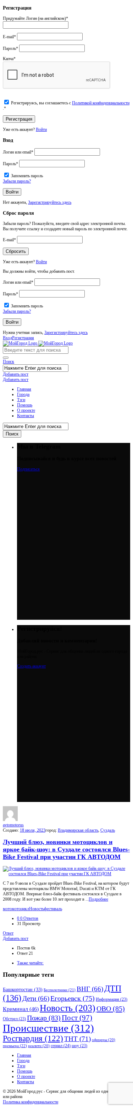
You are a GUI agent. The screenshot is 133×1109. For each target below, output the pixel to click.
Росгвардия (33, 1038)
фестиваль (53, 908)
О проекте (26, 410)
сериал (61, 1045)
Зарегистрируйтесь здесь (49, 202)
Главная (24, 389)
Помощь (24, 405)
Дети (35, 998)
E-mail (9, 36)
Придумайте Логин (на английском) (35, 18)
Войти (41, 129)
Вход (7, 337)
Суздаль (107, 830)
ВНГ (90, 989)
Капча (9, 58)
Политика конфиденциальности (30, 1101)
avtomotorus (13, 824)
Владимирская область (78, 830)
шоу (79, 1046)
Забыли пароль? (17, 181)
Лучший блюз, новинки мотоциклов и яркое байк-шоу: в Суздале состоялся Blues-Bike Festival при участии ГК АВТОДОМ (66, 849)
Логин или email (18, 152)
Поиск (8, 361)
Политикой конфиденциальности (100, 102)
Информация (111, 999)
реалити (39, 1046)
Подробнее (98, 899)
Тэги (21, 399)
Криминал (21, 1009)
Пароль (10, 48)
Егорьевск (72, 998)
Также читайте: (30, 962)
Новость (36, 908)
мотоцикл (20, 908)
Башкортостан (23, 989)
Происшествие (48, 1028)
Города (23, 394)
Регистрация (23, 337)
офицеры (103, 1040)
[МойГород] (38, 343)
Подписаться (28, 469)
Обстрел (14, 1019)
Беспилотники (60, 990)
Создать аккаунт (31, 666)
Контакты (25, 415)
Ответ (8, 933)
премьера (15, 1046)
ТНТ (77, 1038)
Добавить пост (15, 374)
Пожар (44, 1018)
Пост (77, 1017)
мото (7, 908)
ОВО (110, 1008)
